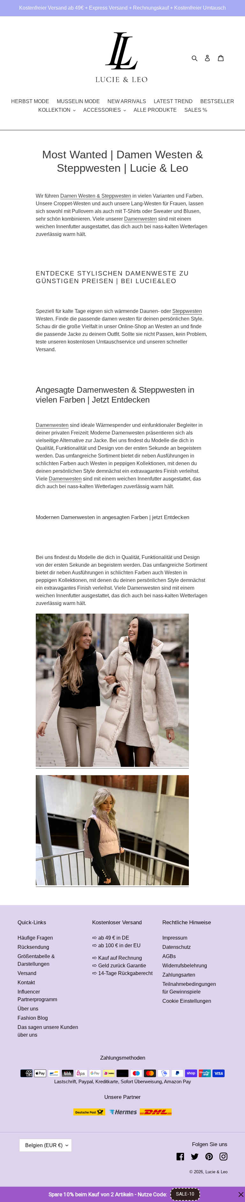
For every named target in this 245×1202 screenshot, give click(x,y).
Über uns (28, 1008)
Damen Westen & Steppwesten (95, 196)
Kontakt (26, 982)
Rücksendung (33, 947)
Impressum (174, 938)
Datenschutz (176, 947)
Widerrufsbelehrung (184, 965)
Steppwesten (187, 311)
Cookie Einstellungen (186, 1001)
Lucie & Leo (216, 1171)
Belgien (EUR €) (44, 1145)
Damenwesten (140, 219)
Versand (27, 973)
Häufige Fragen (35, 938)
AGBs (169, 956)
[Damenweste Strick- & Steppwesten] (112, 765)
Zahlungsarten (178, 975)
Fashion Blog (33, 1018)
